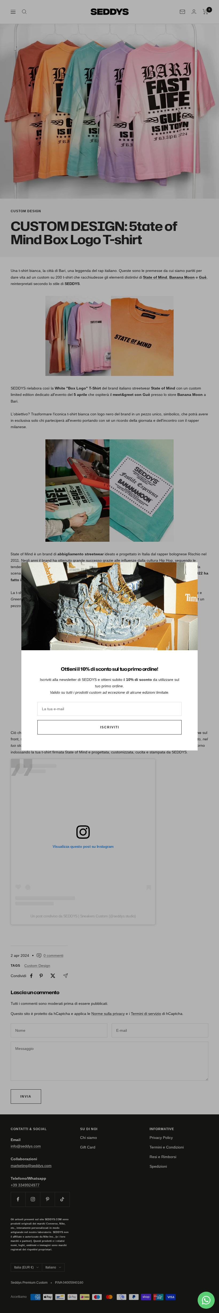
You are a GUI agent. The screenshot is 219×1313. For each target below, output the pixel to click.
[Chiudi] (189, 570)
